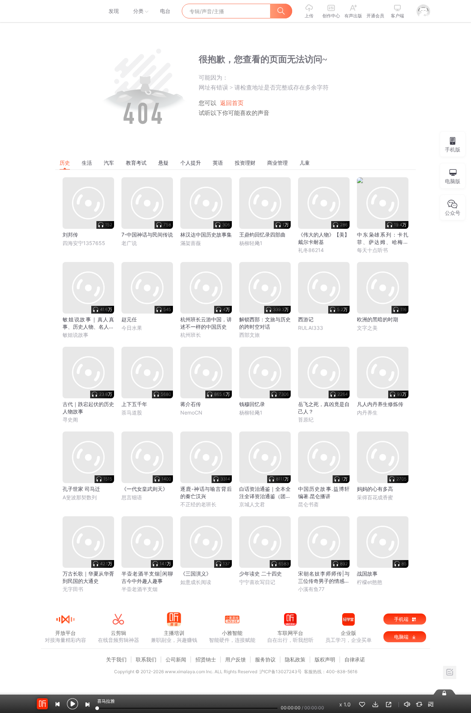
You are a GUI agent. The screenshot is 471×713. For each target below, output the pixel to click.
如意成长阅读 (195, 582)
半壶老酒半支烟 (139, 589)
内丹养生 (367, 412)
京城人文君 (252, 504)
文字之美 (367, 328)
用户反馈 (235, 659)
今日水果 (131, 328)
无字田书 (73, 589)
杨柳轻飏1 (250, 243)
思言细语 (131, 497)
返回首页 (232, 103)
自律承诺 (354, 659)
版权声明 (325, 659)
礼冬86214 (311, 250)
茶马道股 (131, 412)
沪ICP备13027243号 (280, 671)
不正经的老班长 (198, 504)
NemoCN (191, 412)
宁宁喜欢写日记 (257, 582)
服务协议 (265, 659)
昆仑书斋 (308, 504)
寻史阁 (70, 419)
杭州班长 (190, 335)
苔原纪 (306, 419)
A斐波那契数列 (80, 497)
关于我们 (116, 659)
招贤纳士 (205, 659)
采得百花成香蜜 (375, 497)
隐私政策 (295, 659)
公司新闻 (176, 659)
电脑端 (402, 637)
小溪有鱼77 (311, 589)
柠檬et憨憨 (369, 582)
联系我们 (146, 659)
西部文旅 (249, 335)
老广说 (129, 243)
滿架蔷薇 (190, 243)
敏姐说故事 (75, 335)
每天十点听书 (372, 250)
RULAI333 (310, 328)
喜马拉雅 (65, 11)
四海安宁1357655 (84, 243)
